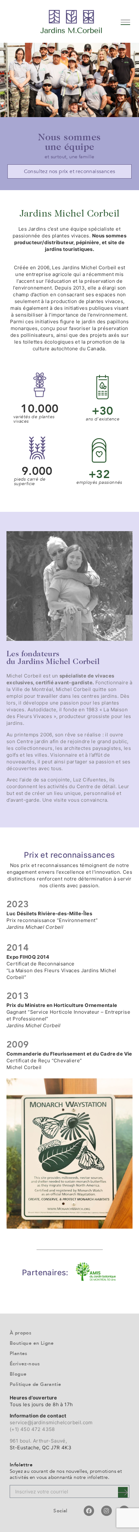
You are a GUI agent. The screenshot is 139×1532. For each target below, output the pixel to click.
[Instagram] (106, 1511)
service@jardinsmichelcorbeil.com (51, 1422)
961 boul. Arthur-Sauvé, (38, 1441)
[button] (125, 21)
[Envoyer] (123, 1492)
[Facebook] (89, 1511)
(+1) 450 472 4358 (32, 1429)
